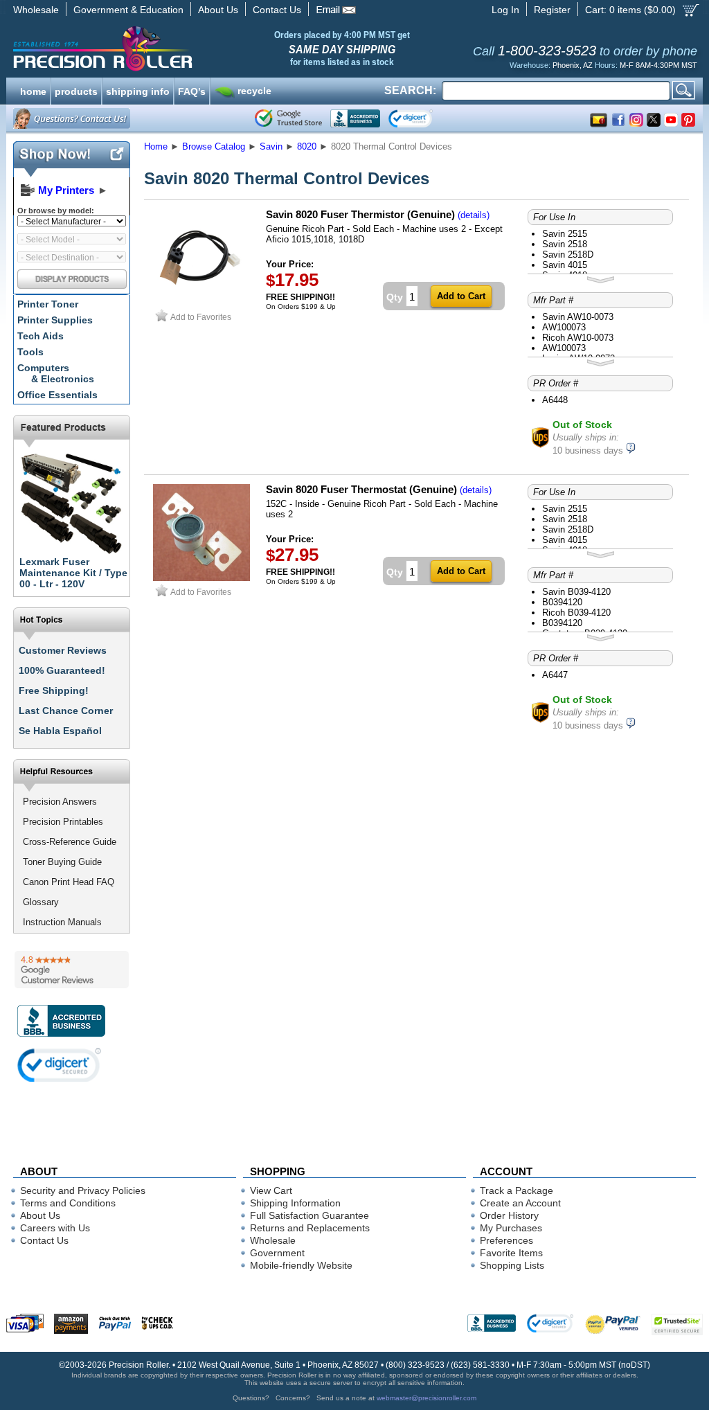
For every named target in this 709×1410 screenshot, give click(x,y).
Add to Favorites (200, 316)
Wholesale (36, 9)
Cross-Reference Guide (69, 842)
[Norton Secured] (422, 118)
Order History (509, 1215)
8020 (306, 146)
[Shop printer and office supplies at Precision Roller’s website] (174, 48)
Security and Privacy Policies (82, 1190)
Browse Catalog (213, 146)
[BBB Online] (355, 118)
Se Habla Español (60, 730)
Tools (30, 351)
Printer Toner (47, 304)
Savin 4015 (564, 265)
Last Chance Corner (66, 710)
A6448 (555, 400)
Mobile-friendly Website (301, 1265)
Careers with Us (55, 1227)
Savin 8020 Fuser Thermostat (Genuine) (361, 489)
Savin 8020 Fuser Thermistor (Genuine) (360, 214)
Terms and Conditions (68, 1202)
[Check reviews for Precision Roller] (72, 969)
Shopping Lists (512, 1265)
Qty (394, 297)
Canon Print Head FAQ (68, 882)
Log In (505, 9)
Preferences (506, 1240)
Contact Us (277, 9)
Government (277, 1252)
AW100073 (564, 327)
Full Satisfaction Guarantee (309, 1215)
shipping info (138, 90)
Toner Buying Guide (62, 862)
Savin (271, 146)
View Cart (271, 1190)
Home (156, 146)
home (33, 90)
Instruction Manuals (62, 922)
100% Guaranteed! (62, 670)
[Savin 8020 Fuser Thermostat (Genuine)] (201, 578)
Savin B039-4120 (576, 592)
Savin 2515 (564, 234)
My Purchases (511, 1227)
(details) (474, 215)
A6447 (555, 675)
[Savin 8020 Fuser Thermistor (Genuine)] (201, 303)
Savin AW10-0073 (577, 317)
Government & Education (128, 9)
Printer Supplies (55, 319)
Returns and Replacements (310, 1227)
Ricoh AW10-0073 (577, 337)
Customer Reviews (63, 650)
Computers (55, 373)
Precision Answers (60, 801)
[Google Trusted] (288, 118)
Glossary (41, 902)
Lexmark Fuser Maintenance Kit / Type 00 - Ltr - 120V (73, 572)
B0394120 (562, 602)
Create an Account (520, 1202)
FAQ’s (192, 90)
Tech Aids (40, 335)
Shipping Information (295, 1202)
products (76, 90)
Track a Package (516, 1190)
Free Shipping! (54, 690)
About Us (218, 9)
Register (552, 9)
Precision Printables (63, 821)
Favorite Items (511, 1252)
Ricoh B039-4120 (576, 612)
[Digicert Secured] (59, 1064)
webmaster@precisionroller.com (426, 1398)
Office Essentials (57, 394)
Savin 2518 (564, 244)
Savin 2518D (567, 254)
